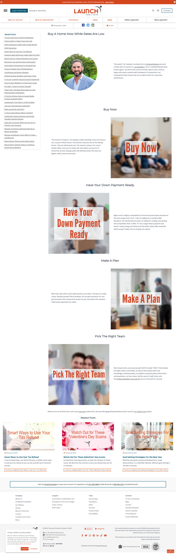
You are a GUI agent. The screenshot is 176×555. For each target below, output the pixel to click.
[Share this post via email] (92, 25)
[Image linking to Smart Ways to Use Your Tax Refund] (29, 436)
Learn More (109, 2)
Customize (34, 548)
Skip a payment (160, 20)
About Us (18, 499)
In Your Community (132, 499)
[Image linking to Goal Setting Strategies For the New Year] (147, 436)
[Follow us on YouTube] (105, 535)
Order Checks (57, 505)
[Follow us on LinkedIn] (97, 535)
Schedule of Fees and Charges (63, 502)
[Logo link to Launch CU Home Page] (88, 11)
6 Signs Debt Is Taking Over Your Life (18, 41)
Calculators (93, 502)
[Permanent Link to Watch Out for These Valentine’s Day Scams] (64, 453)
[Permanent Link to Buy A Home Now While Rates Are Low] (52, 26)
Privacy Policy (94, 511)
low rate (82, 411)
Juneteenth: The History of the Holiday (19, 102)
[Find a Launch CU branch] (158, 10)
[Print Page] (108, 26)
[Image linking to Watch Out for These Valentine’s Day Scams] (88, 436)
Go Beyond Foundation (23, 502)
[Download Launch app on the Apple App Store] (88, 528)
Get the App (93, 499)
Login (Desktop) (19, 11)
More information (25, 544)
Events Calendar (131, 511)
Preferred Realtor (152, 64)
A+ (112, 26)
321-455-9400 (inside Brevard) (54, 533)
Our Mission (19, 505)
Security (92, 508)
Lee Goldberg (139, 67)
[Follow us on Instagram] (90, 535)
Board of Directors (22, 511)
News (17, 520)
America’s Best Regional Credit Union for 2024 (22, 55)
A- (110, 26)
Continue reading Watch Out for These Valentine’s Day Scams (87, 470)
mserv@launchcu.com (52, 537)
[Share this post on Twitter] (88, 25)
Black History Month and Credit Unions (19, 141)
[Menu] (5, 10)
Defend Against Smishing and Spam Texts (20, 76)
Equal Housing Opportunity (131, 546)
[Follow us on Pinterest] (94, 535)
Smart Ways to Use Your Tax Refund (18, 51)
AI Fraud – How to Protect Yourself (17, 86)
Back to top (170, 552)
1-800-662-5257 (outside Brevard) (55, 535)
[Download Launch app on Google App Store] (99, 528)
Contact (167, 11)
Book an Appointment (44, 20)
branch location (51, 484)
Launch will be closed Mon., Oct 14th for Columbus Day (88, 2)
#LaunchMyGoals (131, 517)
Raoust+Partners (101, 546)
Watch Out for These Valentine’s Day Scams (21, 58)
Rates (95, 20)
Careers (18, 514)
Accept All (24, 548)
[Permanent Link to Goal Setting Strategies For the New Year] (124, 453)
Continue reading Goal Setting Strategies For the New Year (145, 470)
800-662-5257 (119, 484)
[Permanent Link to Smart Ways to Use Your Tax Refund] (5, 453)
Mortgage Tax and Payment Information (20, 62)
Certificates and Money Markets (16, 72)
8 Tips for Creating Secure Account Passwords (21, 79)
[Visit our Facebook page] (82, 535)
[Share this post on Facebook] (83, 25)
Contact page (49, 539)
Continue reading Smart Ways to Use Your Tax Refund (25, 470)
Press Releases (130, 514)
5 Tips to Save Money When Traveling (18, 113)
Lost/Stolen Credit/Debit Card (63, 499)
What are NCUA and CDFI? (14, 109)
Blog (127, 502)
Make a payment (132, 20)
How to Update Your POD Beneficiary (18, 69)
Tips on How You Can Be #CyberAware (18, 37)
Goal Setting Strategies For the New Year (20, 65)
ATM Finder (56, 508)
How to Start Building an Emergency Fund (20, 83)
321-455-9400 (93, 484)
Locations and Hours (23, 517)
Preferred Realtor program (127, 379)
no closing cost (140, 411)
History (18, 508)
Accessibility (93, 514)
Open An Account (15, 20)
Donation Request (132, 508)
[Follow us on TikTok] (101, 535)
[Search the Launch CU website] (153, 10)
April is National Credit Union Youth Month (20, 44)
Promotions (73, 20)
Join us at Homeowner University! (17, 106)
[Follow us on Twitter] (86, 535)
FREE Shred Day (10, 48)
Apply (109, 20)
